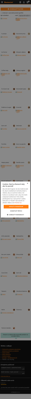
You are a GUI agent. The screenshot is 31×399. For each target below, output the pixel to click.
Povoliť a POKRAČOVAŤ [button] (16, 206)
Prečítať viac (18, 202)
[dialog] (15, 199)
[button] (15, 215)
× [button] (27, 183)
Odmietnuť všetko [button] (16, 211)
